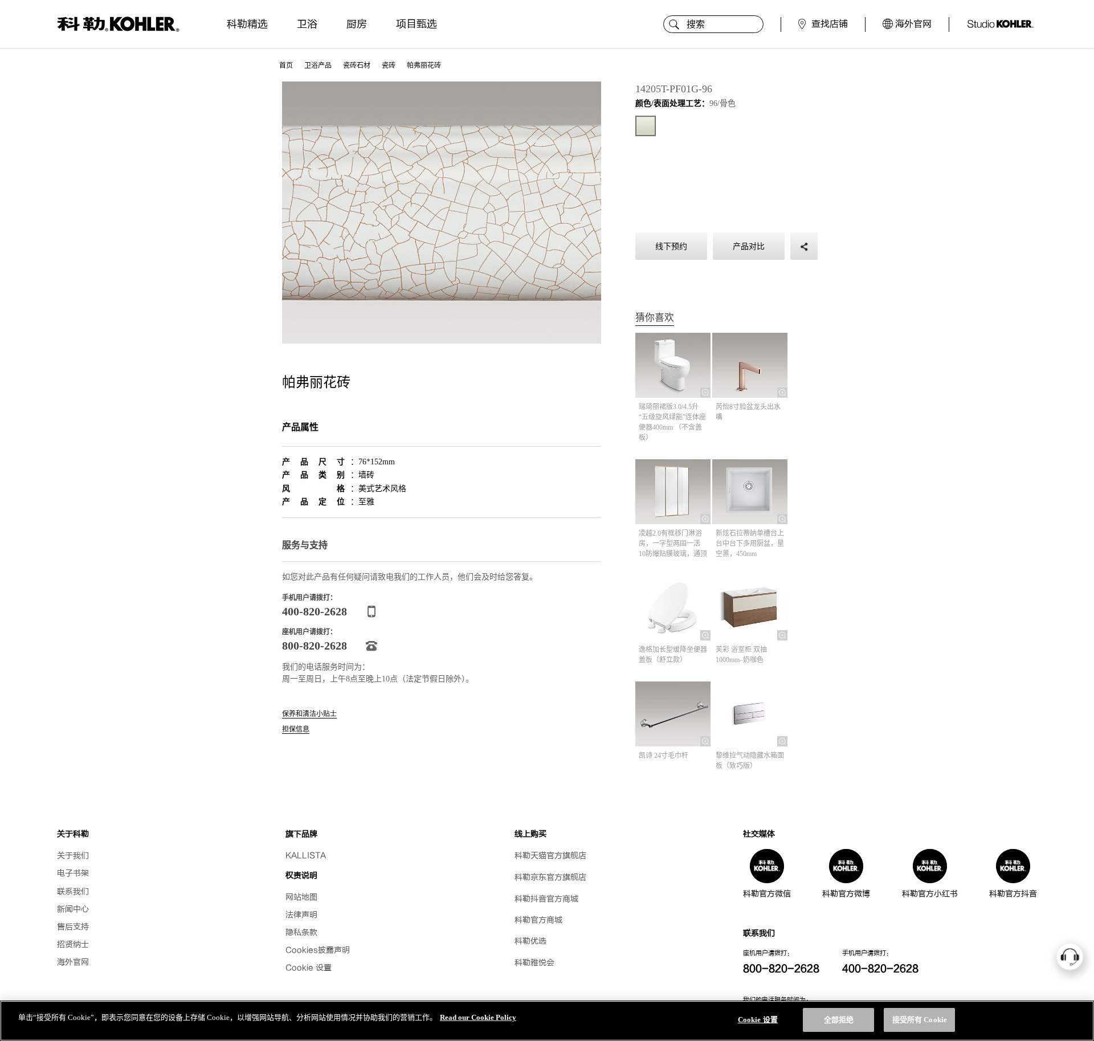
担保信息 (295, 729)
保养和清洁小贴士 (309, 714)
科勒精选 (247, 24)
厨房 (356, 24)
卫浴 (307, 24)
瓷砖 (388, 65)
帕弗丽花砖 (424, 65)
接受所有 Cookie (919, 1019)
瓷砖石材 (356, 65)
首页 (286, 65)
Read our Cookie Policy (478, 1017)
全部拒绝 (839, 1019)
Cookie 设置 (308, 968)
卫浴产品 (318, 65)
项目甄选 (416, 24)
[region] (547, 1021)
